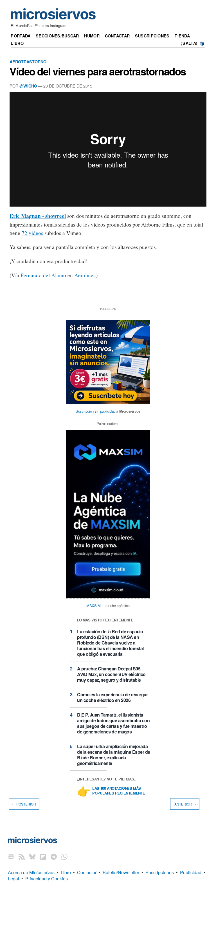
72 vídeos (32, 232)
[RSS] (22, 856)
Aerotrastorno (28, 61)
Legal (13, 878)
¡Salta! (189, 43)
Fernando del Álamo (43, 275)
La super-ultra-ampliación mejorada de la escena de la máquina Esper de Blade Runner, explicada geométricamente (113, 754)
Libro (17, 43)
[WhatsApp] (64, 856)
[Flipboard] (43, 856)
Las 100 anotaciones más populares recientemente (118, 791)
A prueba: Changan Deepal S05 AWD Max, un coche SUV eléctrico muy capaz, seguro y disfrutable (111, 674)
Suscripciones (152, 36)
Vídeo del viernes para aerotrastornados (98, 71)
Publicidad (190, 872)
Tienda (182, 36)
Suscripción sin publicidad (95, 411)
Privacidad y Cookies (46, 878)
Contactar (117, 36)
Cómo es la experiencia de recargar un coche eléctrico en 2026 (112, 697)
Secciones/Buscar (57, 36)
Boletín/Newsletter (121, 872)
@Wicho (28, 86)
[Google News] (11, 856)
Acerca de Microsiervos (31, 872)
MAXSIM (93, 605)
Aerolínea (85, 275)
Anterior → (185, 804)
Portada (20, 36)
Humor (91, 36)
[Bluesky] (32, 856)
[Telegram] (54, 856)
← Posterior (24, 804)
